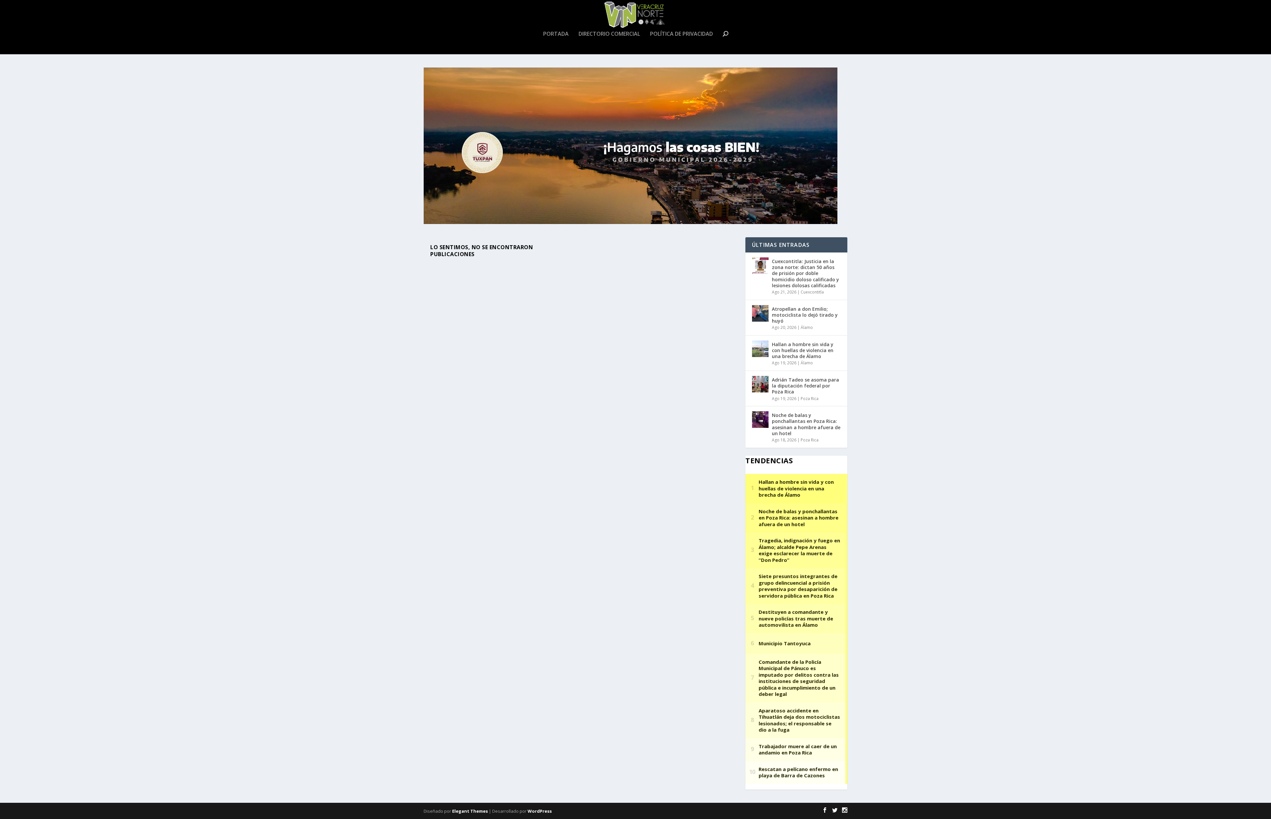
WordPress (540, 811)
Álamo (807, 327)
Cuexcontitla (812, 292)
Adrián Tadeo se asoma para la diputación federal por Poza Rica (805, 386)
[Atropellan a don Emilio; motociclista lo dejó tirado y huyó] (760, 313)
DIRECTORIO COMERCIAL (609, 34)
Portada (556, 34)
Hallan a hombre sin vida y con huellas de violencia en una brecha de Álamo (802, 350)
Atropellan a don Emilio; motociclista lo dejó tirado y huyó (805, 315)
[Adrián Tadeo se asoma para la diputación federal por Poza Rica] (760, 384)
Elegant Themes (470, 811)
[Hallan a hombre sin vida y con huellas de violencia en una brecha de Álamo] (760, 349)
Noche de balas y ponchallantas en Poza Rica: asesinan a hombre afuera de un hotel (806, 424)
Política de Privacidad (681, 34)
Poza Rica (810, 398)
